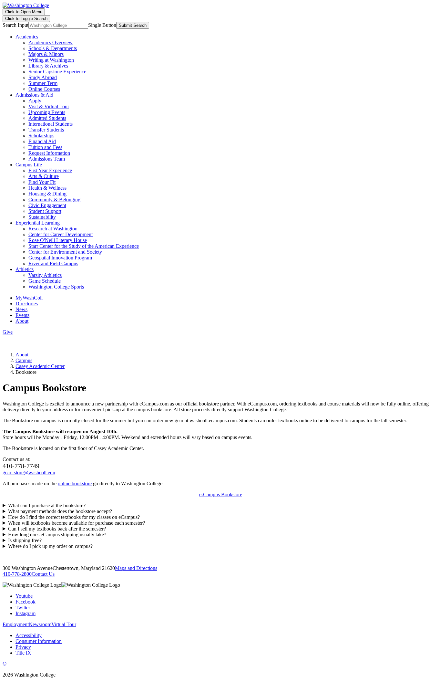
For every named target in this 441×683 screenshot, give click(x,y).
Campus (23, 360)
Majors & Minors (46, 54)
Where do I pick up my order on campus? (50, 546)
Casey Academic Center (40, 366)
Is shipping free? (25, 540)
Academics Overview (50, 42)
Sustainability (42, 217)
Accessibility (28, 635)
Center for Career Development (60, 234)
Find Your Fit (42, 182)
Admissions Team (46, 159)
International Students (50, 124)
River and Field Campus (53, 263)
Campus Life (28, 164)
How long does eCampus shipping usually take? (57, 534)
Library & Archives (48, 65)
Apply (34, 100)
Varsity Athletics (45, 275)
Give (8, 332)
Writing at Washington (51, 60)
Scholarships (41, 135)
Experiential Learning (37, 223)
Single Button (102, 25)
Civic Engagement (47, 205)
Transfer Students (46, 129)
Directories (26, 303)
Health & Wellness (47, 188)
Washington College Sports (56, 286)
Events (22, 315)
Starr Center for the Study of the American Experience (83, 246)
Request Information (49, 153)
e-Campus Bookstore (220, 494)
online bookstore (75, 483)
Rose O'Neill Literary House (57, 240)
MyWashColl (29, 297)
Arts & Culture (43, 176)
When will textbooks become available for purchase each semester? (76, 523)
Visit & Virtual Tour (48, 106)
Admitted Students (47, 118)
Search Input (15, 25)
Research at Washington (52, 228)
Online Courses (44, 89)
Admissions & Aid (34, 95)
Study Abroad (42, 77)
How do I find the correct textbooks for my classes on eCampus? (74, 517)
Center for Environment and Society (65, 252)
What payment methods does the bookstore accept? (60, 511)
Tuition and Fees (45, 147)
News (21, 309)
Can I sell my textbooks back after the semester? (57, 528)
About (21, 321)
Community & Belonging (54, 199)
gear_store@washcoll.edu (29, 472)
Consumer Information (38, 641)
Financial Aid (42, 141)
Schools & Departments (52, 48)
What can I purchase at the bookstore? (47, 505)
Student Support (44, 211)
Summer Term (42, 83)
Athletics (24, 269)
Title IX (23, 653)
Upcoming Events (46, 112)
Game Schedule (44, 281)
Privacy (23, 647)
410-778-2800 (17, 574)
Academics (26, 36)
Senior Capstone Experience (57, 71)
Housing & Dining (47, 193)
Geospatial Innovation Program (60, 257)
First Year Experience (50, 170)
